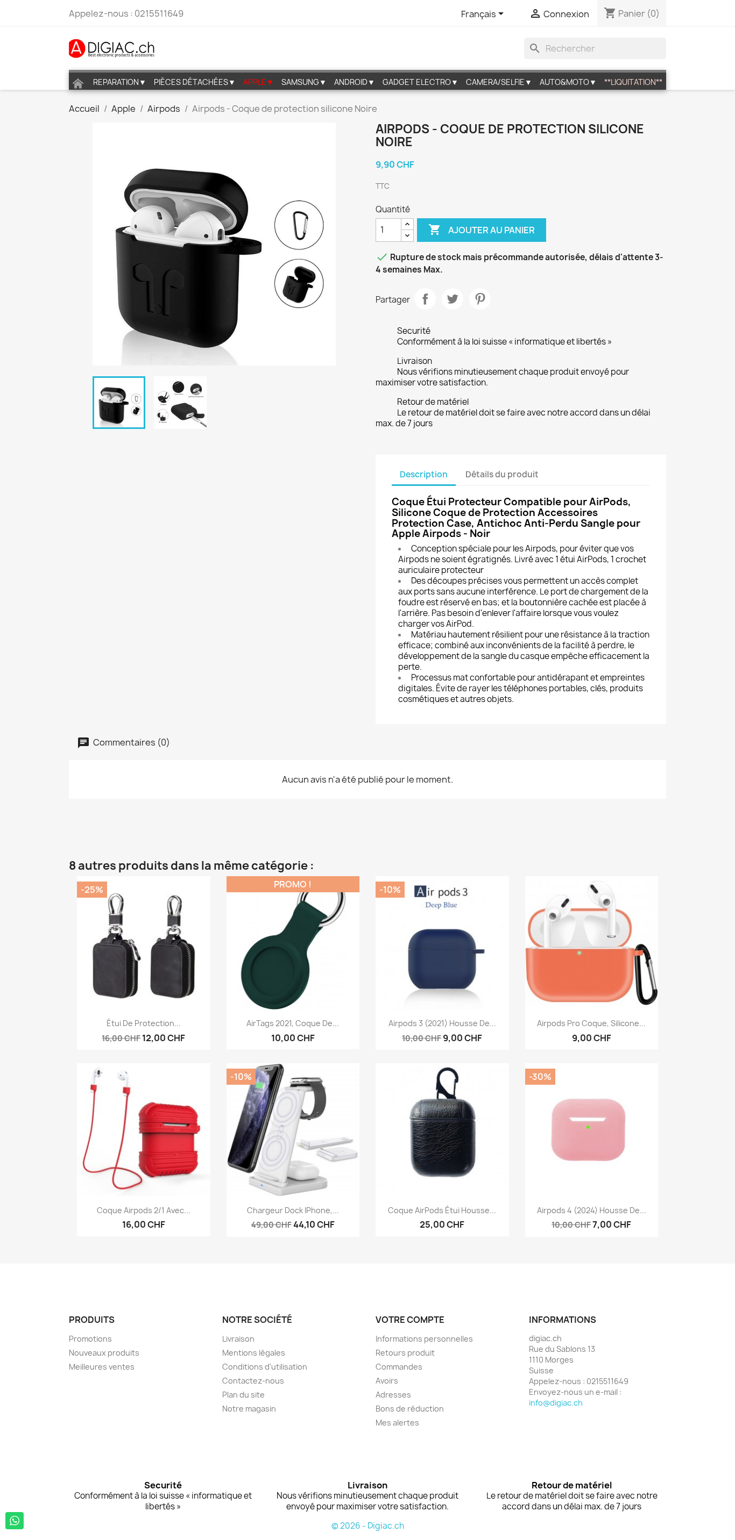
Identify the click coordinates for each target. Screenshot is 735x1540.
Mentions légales (253, 1353)
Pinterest (480, 299)
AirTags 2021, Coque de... (292, 1023)
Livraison (238, 1339)
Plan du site (243, 1394)
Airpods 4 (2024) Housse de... (591, 1210)
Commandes (399, 1367)
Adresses (393, 1394)
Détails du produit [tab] (502, 474)
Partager (425, 299)
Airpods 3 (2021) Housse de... (442, 1023)
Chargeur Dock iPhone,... (293, 1210)
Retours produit (405, 1353)
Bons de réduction (410, 1408)
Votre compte (410, 1320)
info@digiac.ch (556, 1403)
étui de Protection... (144, 1023)
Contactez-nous (253, 1381)
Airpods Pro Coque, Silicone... (591, 1023)
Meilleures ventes (102, 1367)
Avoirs (387, 1381)
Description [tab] (424, 474)
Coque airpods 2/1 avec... (143, 1210)
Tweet (452, 299)
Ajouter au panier (481, 229)
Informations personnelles (424, 1339)
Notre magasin (249, 1408)
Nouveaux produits (104, 1353)
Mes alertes (397, 1422)
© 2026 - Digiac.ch (367, 1525)
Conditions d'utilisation (264, 1367)
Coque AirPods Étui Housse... (442, 1210)
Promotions (90, 1339)
